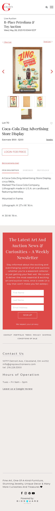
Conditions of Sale (27, 338)
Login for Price (15, 152)
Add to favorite (51, 123)
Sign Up (27, 315)
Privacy (37, 335)
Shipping (46, 335)
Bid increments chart (10, 163)
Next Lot (47, 41)
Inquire (49, 139)
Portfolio (19, 335)
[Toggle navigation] (51, 7)
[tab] (10, 171)
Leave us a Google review (18, 389)
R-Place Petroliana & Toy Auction (19, 24)
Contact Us (13, 353)
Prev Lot (7, 42)
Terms (28, 335)
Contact (8, 335)
